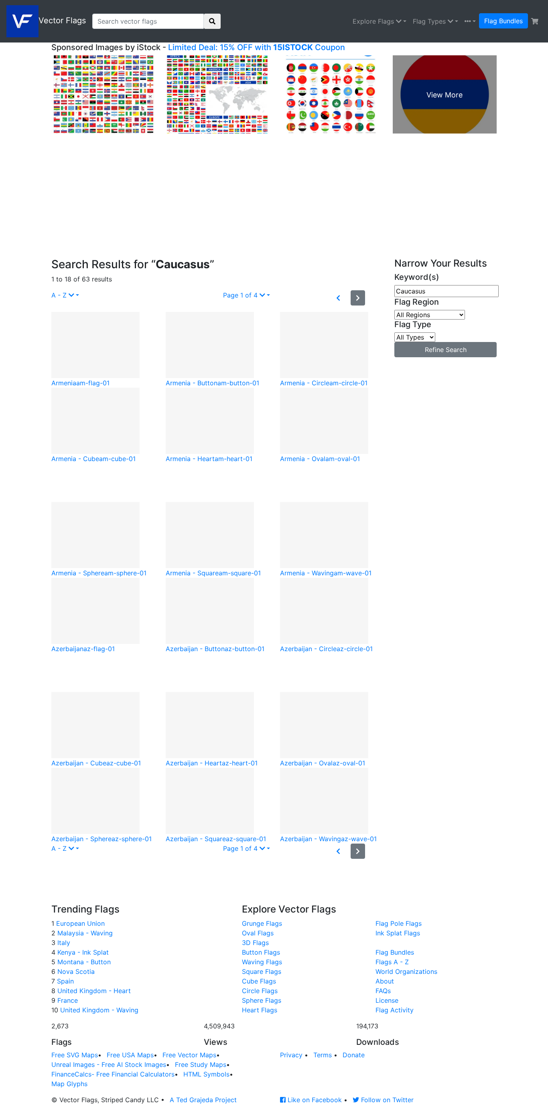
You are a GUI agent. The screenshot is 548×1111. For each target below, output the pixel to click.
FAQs (383, 991)
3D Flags (255, 943)
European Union (79, 923)
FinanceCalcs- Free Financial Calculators (113, 1074)
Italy (62, 943)
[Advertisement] (274, 198)
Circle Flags (260, 991)
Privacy (291, 1055)
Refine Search (446, 350)
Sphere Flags (261, 1000)
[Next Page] (358, 298)
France (66, 1000)
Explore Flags (374, 21)
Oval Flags (258, 933)
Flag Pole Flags (398, 923)
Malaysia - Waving (84, 933)
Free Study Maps (200, 1064)
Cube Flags (259, 981)
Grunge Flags (262, 923)
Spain (64, 981)
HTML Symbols (206, 1074)
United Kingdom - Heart (93, 991)
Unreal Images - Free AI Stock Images (108, 1064)
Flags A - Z (392, 962)
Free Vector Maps (189, 1055)
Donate (354, 1055)
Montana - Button (83, 962)
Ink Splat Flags (397, 933)
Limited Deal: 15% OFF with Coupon (256, 47)
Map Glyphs (69, 1084)
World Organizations (406, 971)
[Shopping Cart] (535, 21)
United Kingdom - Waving (98, 1010)
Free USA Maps (130, 1055)
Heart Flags (259, 1010)
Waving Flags (262, 962)
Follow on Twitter (386, 1100)
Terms (322, 1055)
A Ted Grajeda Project (203, 1100)
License (386, 1000)
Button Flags (261, 952)
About (384, 981)
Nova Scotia (75, 971)
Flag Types (430, 21)
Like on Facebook (314, 1100)
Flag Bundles (503, 21)
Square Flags (261, 971)
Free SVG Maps (74, 1055)
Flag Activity (394, 1010)
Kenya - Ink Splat (82, 952)
